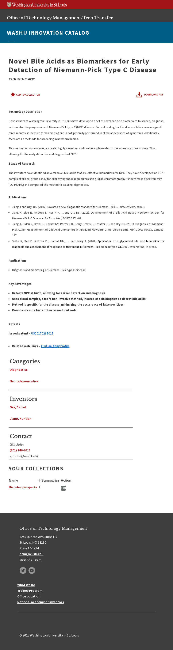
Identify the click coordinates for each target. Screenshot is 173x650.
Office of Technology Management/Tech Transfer (60, 17)
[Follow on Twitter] (23, 570)
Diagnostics (18, 369)
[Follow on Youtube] (31, 570)
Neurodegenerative (24, 381)
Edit (63, 488)
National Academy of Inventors (40, 602)
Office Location (28, 596)
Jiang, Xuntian (20, 418)
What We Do (26, 585)
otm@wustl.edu (31, 554)
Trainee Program (29, 590)
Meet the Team (30, 559)
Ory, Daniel (18, 407)
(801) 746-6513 (20, 450)
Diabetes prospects (23, 487)
